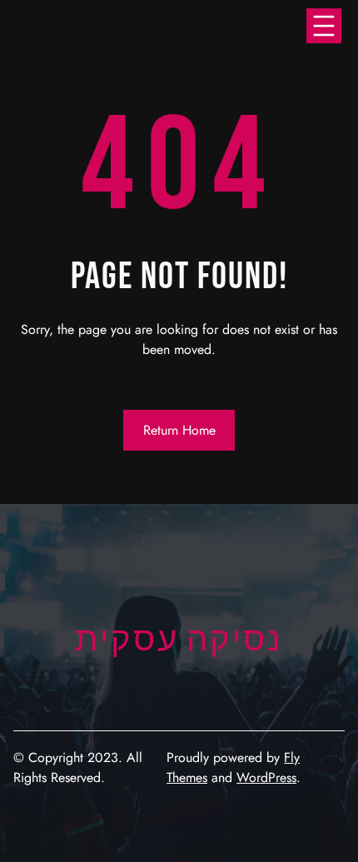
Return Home (179, 430)
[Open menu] (323, 25)
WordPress (266, 777)
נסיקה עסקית (179, 640)
